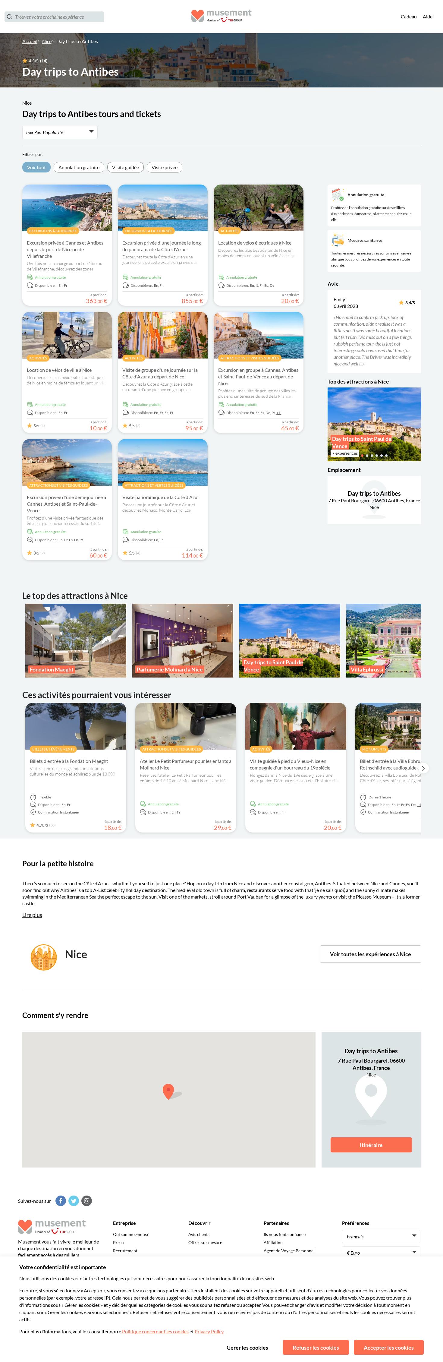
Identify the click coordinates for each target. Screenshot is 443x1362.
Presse (119, 1242)
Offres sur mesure (205, 1242)
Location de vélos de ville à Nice (59, 370)
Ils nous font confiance (285, 1234)
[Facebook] (60, 1201)
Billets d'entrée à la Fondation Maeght (69, 761)
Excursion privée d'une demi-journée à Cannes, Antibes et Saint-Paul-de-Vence (66, 503)
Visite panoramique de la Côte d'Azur (160, 497)
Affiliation (273, 1242)
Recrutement (125, 1250)
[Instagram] (86, 1201)
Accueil (29, 41)
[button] (332, 331)
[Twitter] (73, 1201)
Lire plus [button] (32, 915)
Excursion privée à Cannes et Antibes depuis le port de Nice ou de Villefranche (65, 249)
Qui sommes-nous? (131, 1234)
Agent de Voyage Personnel (289, 1250)
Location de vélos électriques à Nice (254, 242)
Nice (47, 41)
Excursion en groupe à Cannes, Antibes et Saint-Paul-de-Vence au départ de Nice (258, 376)
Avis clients (198, 1234)
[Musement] (221, 17)
